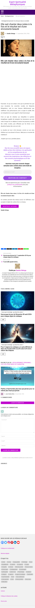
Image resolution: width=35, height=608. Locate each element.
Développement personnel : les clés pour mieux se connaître (16, 363)
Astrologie (25, 562)
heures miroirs (29, 567)
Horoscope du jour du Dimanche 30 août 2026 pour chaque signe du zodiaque (16, 315)
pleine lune (13, 571)
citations (13, 564)
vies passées (5, 579)
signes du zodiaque (20, 574)
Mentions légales (5, 553)
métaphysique (14, 569)
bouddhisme (5, 564)
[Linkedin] (15, 249)
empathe (4, 567)
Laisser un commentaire (17, 402)
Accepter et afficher (10, 206)
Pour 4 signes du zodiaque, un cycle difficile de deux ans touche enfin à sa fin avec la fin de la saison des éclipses (16, 348)
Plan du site (4, 601)
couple (27, 564)
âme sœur (28, 579)
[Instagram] (8, 542)
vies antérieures (20, 576)
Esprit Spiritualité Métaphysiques (17, 3)
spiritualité (30, 574)
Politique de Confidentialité (7, 548)
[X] (9, 249)
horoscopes (5, 569)
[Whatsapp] (26, 249)
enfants (11, 567)
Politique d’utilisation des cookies (9, 596)
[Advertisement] (17, 83)
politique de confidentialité (14, 184)
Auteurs (3, 591)
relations (29, 571)
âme (12, 579)
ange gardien (17, 562)
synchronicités (5, 576)
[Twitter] (5, 542)
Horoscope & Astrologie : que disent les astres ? (12, 312)
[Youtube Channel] (18, 542)
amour (9, 562)
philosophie (5, 571)
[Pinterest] (20, 249)
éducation (4, 581)
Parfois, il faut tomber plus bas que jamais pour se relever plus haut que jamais (17, 389)
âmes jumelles (19, 579)
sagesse (11, 574)
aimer (3, 562)
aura (31, 562)
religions (4, 574)
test (13, 576)
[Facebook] (3, 249)
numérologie (23, 569)
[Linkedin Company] (15, 542)
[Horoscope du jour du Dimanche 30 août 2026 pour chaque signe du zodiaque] (17, 300)
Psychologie (21, 571)
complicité (20, 564)
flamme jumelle (19, 567)
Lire (3, 319)
